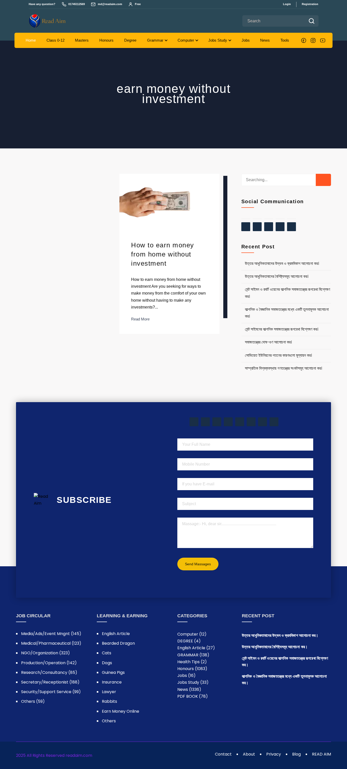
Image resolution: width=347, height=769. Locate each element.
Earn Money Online (120, 711)
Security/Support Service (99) (51, 692)
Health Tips (192, 662)
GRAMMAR (193, 655)
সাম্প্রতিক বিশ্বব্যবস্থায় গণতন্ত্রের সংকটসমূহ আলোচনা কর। (283, 368)
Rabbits (109, 701)
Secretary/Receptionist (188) (50, 682)
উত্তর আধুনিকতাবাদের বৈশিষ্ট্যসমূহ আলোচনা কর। (276, 276)
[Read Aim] (56, 21)
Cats (106, 653)
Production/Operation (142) (49, 663)
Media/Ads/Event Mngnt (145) (51, 634)
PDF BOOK (192, 696)
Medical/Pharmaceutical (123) (51, 643)
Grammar (155, 40)
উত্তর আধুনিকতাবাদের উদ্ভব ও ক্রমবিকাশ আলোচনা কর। (282, 263)
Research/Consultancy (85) (49, 672)
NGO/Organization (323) (45, 653)
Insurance (112, 682)
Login (287, 4)
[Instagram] (313, 40)
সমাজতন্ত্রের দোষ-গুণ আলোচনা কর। (268, 342)
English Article (116, 634)
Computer (186, 40)
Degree (130, 40)
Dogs (107, 663)
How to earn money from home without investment (162, 254)
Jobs (246, 40)
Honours (106, 40)
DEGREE (189, 641)
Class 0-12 (55, 40)
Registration (310, 4)
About (249, 754)
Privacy (273, 754)
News (265, 40)
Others (109, 721)
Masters (82, 40)
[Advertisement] (225, 247)
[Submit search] (311, 21)
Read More (140, 319)
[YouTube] (323, 40)
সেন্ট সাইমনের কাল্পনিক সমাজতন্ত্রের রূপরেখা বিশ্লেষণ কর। (281, 329)
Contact (223, 754)
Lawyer (109, 692)
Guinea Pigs (113, 672)
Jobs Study (217, 40)
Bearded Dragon (118, 643)
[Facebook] (304, 40)
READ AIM (321, 754)
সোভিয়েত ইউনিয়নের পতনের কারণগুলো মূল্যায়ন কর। (278, 355)
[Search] (323, 180)
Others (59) (33, 701)
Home (31, 40)
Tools (284, 40)
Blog (296, 754)
